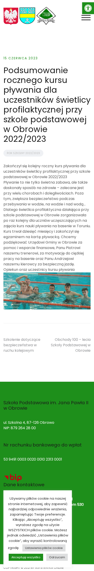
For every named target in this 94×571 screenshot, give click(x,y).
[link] (88, 8)
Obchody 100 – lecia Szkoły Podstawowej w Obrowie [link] (71, 345)
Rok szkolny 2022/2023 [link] (23, 153)
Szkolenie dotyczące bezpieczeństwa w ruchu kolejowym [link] (21, 345)
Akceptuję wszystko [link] (25, 557)
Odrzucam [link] (57, 557)
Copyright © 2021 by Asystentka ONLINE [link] (33, 568)
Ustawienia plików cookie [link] (44, 548)
